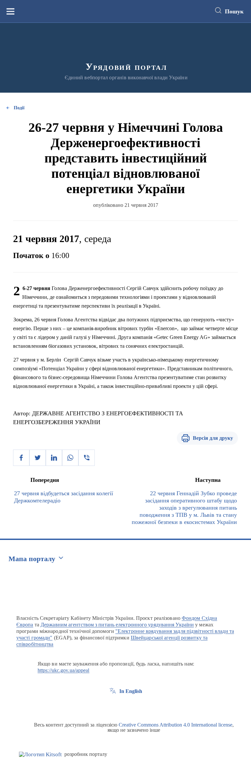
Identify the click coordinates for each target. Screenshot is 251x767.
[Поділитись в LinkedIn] (54, 458)
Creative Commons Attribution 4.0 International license (175, 725)
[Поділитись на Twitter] (37, 458)
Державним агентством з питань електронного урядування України (117, 624)
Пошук (234, 11)
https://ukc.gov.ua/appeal (64, 670)
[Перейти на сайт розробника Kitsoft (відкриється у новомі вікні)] (40, 754)
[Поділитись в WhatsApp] (70, 458)
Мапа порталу (31, 559)
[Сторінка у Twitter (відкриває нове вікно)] (125, 706)
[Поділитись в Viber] (86, 458)
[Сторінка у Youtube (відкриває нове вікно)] (137, 706)
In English (130, 691)
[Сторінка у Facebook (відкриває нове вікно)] (113, 706)
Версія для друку (213, 438)
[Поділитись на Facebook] (21, 458)
